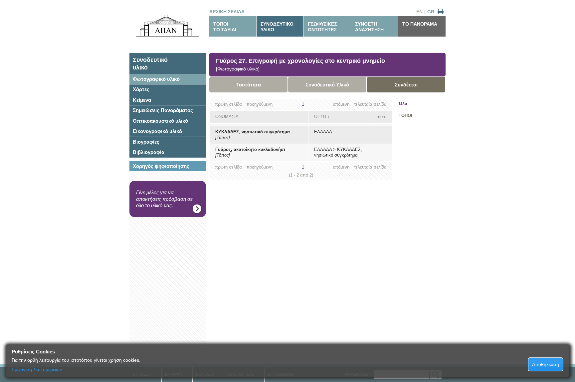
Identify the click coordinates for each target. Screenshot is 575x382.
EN (419, 11)
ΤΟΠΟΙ (405, 115)
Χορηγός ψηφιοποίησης (161, 166)
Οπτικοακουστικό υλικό (160, 121)
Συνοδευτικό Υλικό (327, 84)
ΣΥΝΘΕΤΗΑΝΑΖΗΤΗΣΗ (369, 26)
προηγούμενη (260, 104)
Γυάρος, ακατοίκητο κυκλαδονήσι (250, 149)
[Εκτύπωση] (441, 12)
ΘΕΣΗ (320, 116)
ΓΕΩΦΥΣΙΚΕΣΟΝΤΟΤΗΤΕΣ (322, 26)
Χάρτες (141, 89)
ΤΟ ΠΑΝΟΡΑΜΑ (419, 24)
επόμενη (341, 104)
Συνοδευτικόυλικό (150, 64)
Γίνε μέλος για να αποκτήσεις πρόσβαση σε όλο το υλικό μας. (164, 199)
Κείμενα (142, 100)
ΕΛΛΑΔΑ (323, 131)
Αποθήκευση (545, 364)
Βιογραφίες (146, 142)
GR (430, 11)
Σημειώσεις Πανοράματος (163, 110)
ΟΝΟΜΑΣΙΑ (227, 116)
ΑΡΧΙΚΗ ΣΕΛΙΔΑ (227, 11)
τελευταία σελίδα (370, 104)
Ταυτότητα (248, 84)
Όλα (403, 103)
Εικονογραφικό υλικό (157, 131)
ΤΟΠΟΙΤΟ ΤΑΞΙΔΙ (224, 26)
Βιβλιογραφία (148, 152)
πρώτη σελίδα (228, 104)
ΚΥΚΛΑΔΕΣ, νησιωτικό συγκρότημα (252, 131)
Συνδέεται (406, 84)
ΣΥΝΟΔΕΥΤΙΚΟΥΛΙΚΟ (277, 26)
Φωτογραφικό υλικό (156, 79)
